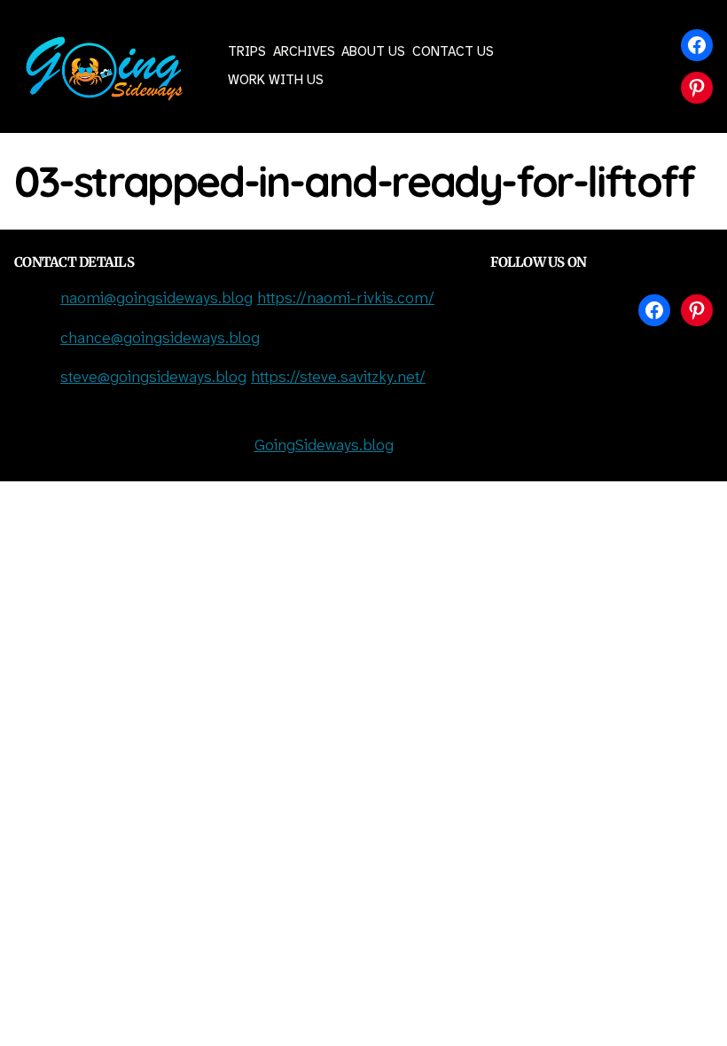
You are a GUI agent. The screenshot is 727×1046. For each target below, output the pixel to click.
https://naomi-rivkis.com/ (345, 299)
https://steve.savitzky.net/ (338, 378)
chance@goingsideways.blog (160, 339)
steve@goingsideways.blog (153, 378)
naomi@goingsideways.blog (156, 299)
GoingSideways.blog (324, 446)
